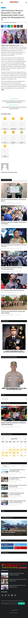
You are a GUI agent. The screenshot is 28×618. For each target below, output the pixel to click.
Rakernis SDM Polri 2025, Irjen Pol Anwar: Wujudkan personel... (17, 586)
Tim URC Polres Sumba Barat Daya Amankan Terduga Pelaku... (16, 494)
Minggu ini (5, 465)
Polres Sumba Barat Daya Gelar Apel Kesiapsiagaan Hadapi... (17, 470)
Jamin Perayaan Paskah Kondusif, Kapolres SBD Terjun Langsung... (13, 312)
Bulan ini (14, 465)
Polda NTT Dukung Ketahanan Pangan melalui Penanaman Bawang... (17, 501)
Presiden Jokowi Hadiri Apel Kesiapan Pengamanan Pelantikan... (16, 574)
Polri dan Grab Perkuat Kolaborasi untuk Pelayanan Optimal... (13, 200)
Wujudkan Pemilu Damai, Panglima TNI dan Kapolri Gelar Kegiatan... (13, 223)
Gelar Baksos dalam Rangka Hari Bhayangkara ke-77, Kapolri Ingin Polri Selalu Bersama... (14, 101)
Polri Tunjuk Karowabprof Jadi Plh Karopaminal (12, 290)
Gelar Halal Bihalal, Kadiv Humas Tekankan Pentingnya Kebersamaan (11, 268)
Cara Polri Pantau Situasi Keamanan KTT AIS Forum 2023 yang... (14, 245)
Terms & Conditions (14, 612)
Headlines (3, 7)
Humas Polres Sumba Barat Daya (10, 22)
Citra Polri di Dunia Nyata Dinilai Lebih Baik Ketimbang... (14, 423)
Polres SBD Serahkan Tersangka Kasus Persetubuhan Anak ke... (17, 478)
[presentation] (22, 408)
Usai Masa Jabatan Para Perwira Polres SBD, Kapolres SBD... (17, 486)
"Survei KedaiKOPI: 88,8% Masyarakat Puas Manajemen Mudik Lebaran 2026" (14, 108)
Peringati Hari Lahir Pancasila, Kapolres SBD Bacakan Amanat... (18, 580)
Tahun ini (23, 465)
